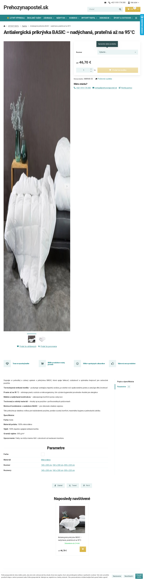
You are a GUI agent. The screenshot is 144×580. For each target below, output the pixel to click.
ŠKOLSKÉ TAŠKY (34, 18)
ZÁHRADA (48, 18)
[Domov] (4, 26)
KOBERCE (73, 18)
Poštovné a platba (105, 79)
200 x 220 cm (69, 465)
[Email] (105, 2)
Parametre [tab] (123, 387)
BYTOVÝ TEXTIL (88, 18)
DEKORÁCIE (104, 18)
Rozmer (79, 52)
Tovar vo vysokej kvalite (21, 363)
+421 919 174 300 (83, 88)
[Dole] (91, 71)
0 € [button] (132, 9)
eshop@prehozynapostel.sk (106, 88)
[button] (137, 9)
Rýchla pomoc (126, 88)
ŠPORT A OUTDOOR (122, 18)
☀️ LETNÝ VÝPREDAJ (16, 18)
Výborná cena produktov (126, 363)
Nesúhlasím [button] (129, 576)
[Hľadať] (120, 9)
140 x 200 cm (46, 465)
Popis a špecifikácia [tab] (125, 382)
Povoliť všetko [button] (139, 576)
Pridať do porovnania (48, 346)
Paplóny (24, 26)
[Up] (91, 69)
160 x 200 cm (58, 465)
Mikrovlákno (46, 460)
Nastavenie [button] (117, 576)
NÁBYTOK (60, 18)
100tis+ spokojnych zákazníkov (94, 363)
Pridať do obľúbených (27, 346)
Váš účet (133, 2)
